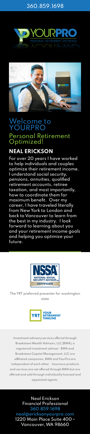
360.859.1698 (45, 6)
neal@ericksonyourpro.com (45, 414)
